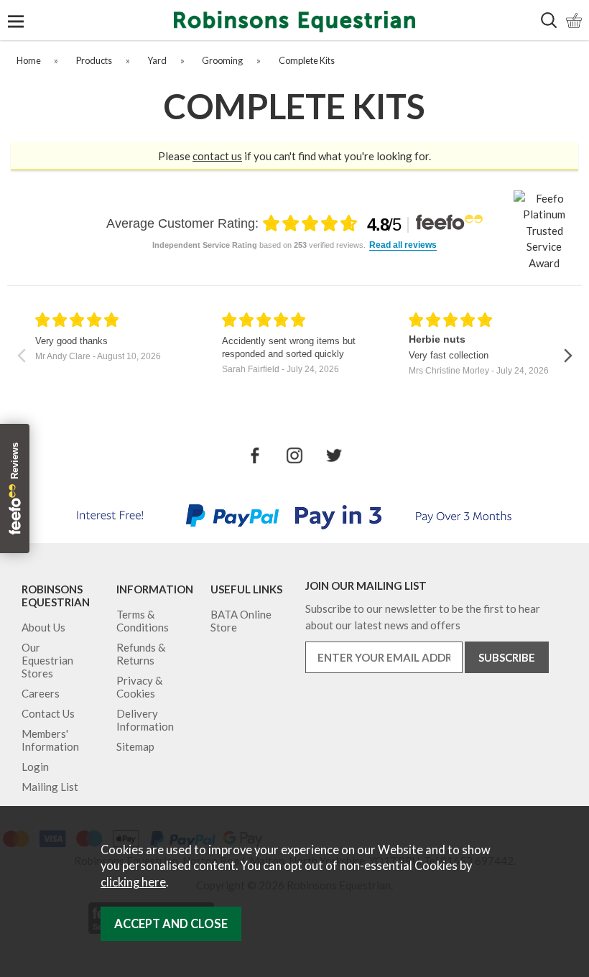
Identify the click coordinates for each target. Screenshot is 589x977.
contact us (217, 155)
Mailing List (50, 786)
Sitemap (135, 746)
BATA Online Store (241, 621)
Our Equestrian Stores (47, 660)
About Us (43, 627)
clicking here (133, 882)
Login (35, 766)
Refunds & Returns (140, 654)
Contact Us (48, 713)
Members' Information (50, 740)
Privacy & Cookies (139, 687)
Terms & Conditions (142, 621)
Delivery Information (145, 720)
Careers (41, 693)
